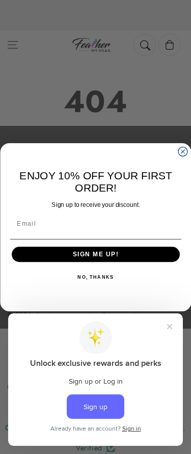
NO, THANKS (95, 277)
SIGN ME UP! (95, 254)
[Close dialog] (182, 151)
